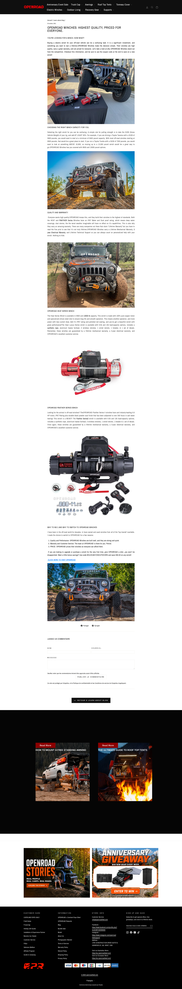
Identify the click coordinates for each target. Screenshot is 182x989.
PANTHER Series (66, 220)
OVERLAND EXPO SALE (31, 917)
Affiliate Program (29, 951)
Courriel (96, 648)
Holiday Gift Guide (30, 929)
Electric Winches (55, 9)
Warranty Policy (63, 947)
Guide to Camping (30, 955)
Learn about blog (58, 20)
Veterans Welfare (29, 947)
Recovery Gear (92, 9)
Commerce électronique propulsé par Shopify (91, 985)
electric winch (60, 42)
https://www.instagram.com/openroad (104, 935)
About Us (61, 936)
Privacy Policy (62, 958)
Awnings (89, 4)
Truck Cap (76, 4)
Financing (27, 925)
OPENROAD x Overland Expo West (69, 917)
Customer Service (29, 940)
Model (60, 932)
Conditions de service (102, 683)
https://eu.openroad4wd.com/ (101, 958)
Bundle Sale (62, 929)
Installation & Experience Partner (34, 932)
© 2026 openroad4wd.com (89, 975)
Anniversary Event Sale (57, 4)
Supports (108, 9)
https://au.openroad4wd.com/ (101, 953)
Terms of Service (63, 943)
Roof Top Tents (105, 4)
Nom (49, 648)
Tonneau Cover (123, 4)
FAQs (25, 943)
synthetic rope (52, 328)
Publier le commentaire (91, 677)
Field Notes (27, 921)
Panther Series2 (82, 418)
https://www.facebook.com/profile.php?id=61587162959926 (104, 928)
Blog (59, 925)
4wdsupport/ (96, 937)
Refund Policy (62, 951)
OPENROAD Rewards (65, 921)
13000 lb (87, 315)
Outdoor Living (74, 9)
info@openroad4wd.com (100, 919)
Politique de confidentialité (81, 683)
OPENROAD (82, 45)
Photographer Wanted (65, 940)
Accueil (49, 20)
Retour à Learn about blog (92, 700)
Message (52, 658)
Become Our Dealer (30, 936)
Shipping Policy (63, 955)
